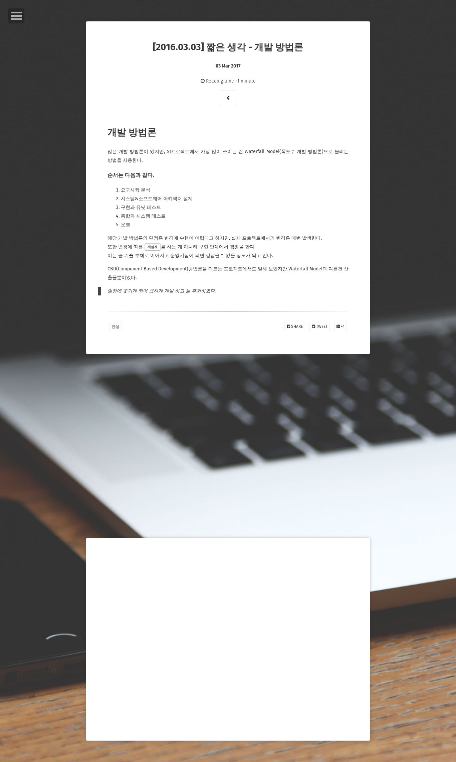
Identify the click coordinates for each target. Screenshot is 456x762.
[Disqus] (228, 465)
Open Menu (16, 15)
